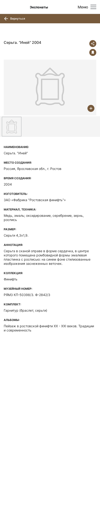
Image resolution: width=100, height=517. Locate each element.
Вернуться (17, 18)
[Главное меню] (93, 6)
